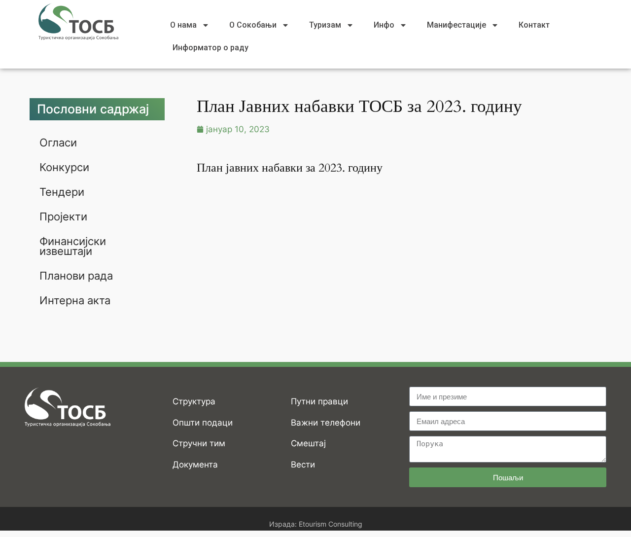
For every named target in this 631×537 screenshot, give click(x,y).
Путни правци (319, 401)
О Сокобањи (253, 25)
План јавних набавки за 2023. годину (290, 168)
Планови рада (76, 275)
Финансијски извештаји (72, 246)
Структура (194, 401)
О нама (183, 25)
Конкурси (64, 167)
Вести (303, 464)
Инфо (384, 25)
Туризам (325, 25)
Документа (195, 464)
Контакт (534, 25)
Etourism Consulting (330, 524)
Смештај (308, 443)
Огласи (58, 142)
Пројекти (63, 216)
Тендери (61, 191)
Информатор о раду (210, 47)
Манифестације (456, 25)
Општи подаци (203, 423)
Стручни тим (199, 443)
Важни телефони (325, 423)
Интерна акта (74, 300)
